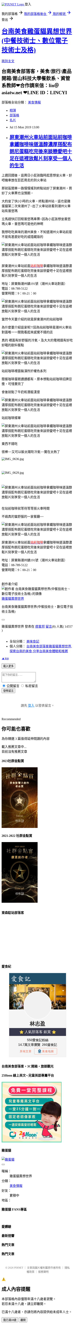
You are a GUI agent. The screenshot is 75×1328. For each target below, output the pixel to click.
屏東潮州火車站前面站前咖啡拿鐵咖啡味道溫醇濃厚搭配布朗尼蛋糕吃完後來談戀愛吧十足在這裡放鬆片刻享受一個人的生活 (41, 151)
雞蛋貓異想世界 (13, 598)
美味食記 (32, 641)
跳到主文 (8, 61)
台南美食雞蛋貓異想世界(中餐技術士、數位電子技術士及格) (37, 41)
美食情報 (34, 102)
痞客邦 (40, 626)
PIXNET (18, 1267)
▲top (5, 658)
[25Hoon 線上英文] (32, 1141)
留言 (49, 626)
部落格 (14, 115)
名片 (13, 120)
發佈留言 (8, 690)
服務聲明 (43, 1271)
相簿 (13, 110)
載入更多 (8, 666)
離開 (23, 1320)
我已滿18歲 (9, 1320)
